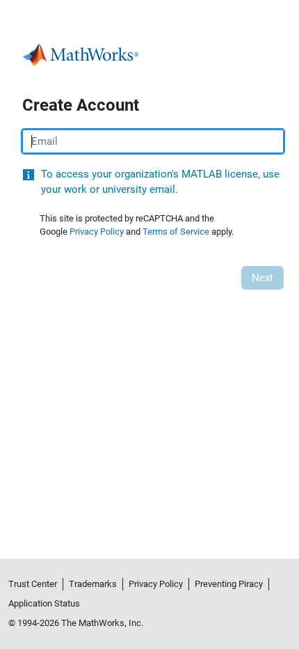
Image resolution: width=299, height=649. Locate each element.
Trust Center (32, 584)
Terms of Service (176, 231)
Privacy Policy (97, 231)
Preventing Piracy (229, 584)
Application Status (44, 603)
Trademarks (93, 584)
